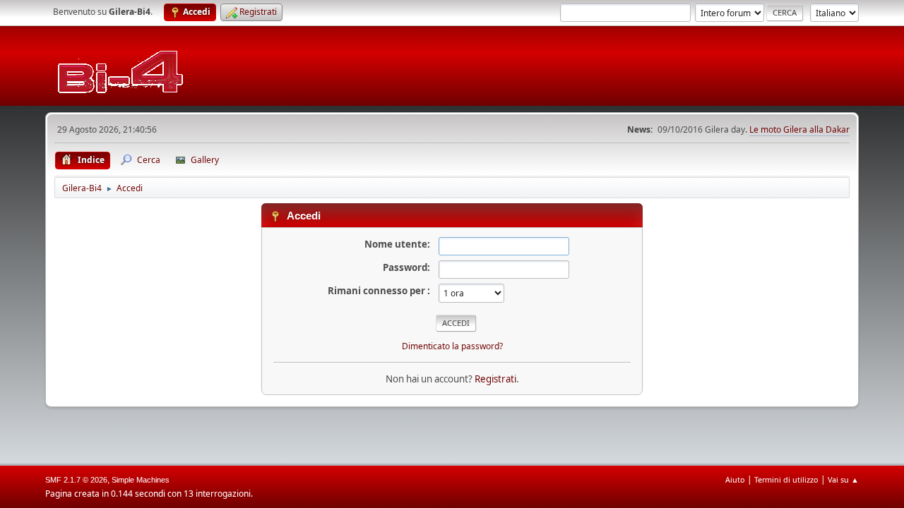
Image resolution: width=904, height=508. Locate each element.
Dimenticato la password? (452, 346)
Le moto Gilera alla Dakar (799, 129)
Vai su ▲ (843, 479)
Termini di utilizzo (786, 479)
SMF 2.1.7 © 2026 (76, 480)
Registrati (495, 379)
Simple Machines (141, 480)
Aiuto (735, 479)
